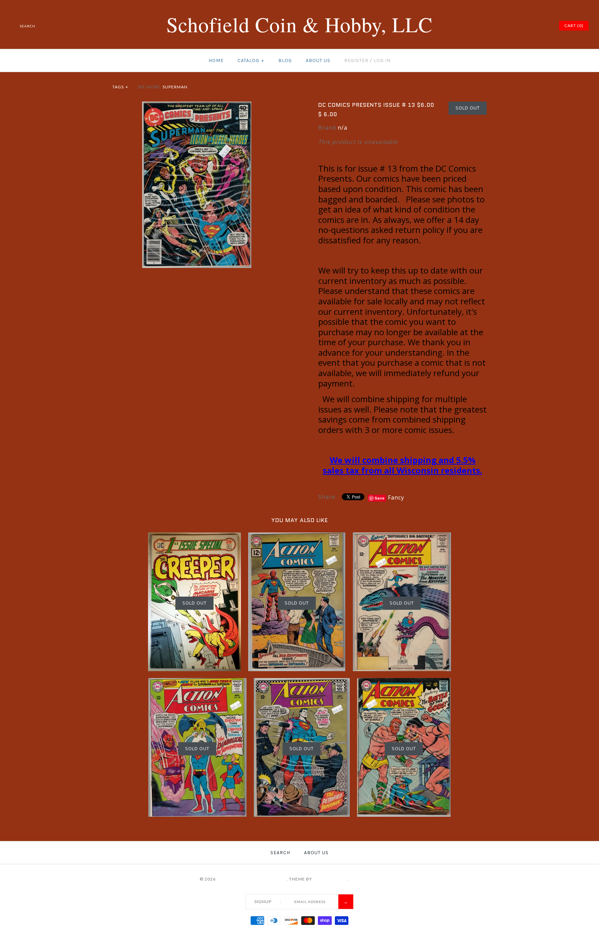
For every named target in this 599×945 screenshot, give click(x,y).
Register (356, 60)
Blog (285, 60)
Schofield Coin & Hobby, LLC (252, 879)
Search (280, 853)
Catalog (250, 60)
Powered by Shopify (375, 879)
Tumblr (544, 25)
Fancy (396, 497)
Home (216, 60)
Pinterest (518, 25)
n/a (342, 127)
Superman (175, 86)
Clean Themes (330, 879)
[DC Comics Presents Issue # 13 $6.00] (196, 106)
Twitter (509, 25)
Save (380, 498)
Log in (382, 60)
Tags (120, 86)
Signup (262, 901)
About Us (318, 60)
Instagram (535, 25)
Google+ (526, 25)
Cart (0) (573, 25)
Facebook (500, 25)
